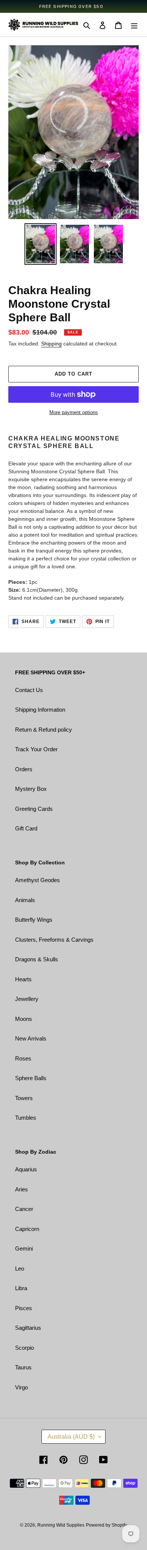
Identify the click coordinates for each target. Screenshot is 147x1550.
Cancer (24, 1209)
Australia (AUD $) (71, 1436)
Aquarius (26, 1169)
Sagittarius (28, 1327)
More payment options (73, 412)
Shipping (51, 344)
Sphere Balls (30, 1078)
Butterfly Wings (33, 919)
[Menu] (134, 25)
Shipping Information (40, 709)
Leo (19, 1268)
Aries (21, 1189)
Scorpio (24, 1347)
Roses (23, 1058)
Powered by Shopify (106, 1525)
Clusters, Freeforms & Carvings (54, 939)
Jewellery (26, 999)
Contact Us (29, 690)
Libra (21, 1288)
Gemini (24, 1248)
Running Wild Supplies (60, 1525)
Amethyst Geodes (37, 880)
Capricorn (27, 1229)
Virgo (21, 1387)
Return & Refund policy (43, 729)
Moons (23, 1019)
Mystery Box (31, 789)
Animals (25, 900)
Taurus (23, 1367)
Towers (24, 1098)
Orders (23, 769)
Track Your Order (36, 749)
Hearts (23, 979)
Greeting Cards (34, 809)
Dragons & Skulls (36, 959)
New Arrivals (30, 1038)
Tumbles (25, 1117)
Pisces (23, 1308)
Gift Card (26, 828)
